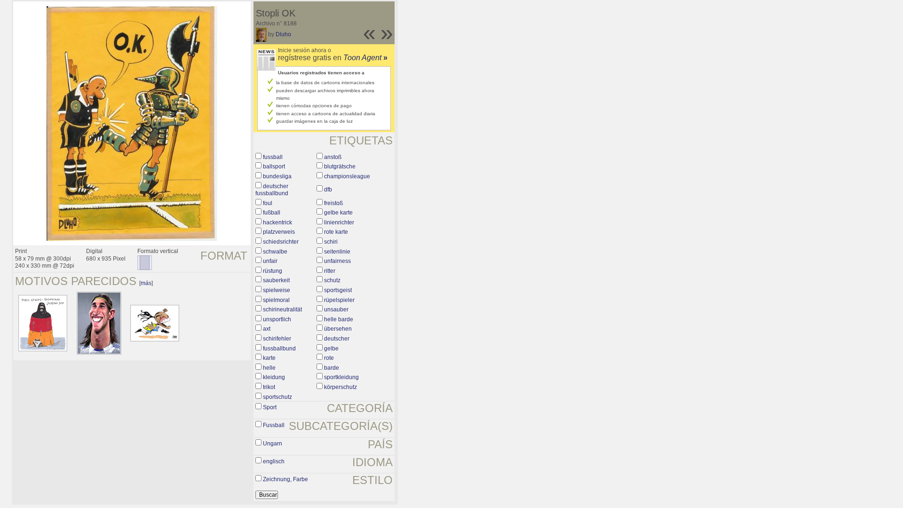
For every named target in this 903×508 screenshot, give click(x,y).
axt (266, 328)
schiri (331, 241)
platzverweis (279, 232)
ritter (329, 271)
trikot (269, 387)
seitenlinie (337, 251)
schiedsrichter (281, 241)
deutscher (336, 338)
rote (329, 358)
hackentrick (277, 222)
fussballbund (279, 348)
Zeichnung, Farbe (285, 479)
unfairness (337, 261)
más (146, 283)
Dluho (283, 34)
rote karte (336, 232)
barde (331, 368)
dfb (328, 189)
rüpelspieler (339, 300)
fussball (273, 157)
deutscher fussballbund (271, 190)
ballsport (274, 166)
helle (269, 368)
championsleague (347, 176)
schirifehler (277, 338)
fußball (271, 212)
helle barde (338, 319)
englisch (274, 461)
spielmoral (276, 300)
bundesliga (277, 176)
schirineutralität (282, 309)
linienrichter (339, 222)
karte (269, 358)
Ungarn (272, 443)
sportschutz (277, 397)
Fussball (274, 425)
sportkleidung (341, 377)
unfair (270, 261)
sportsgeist (338, 290)
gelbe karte (338, 212)
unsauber (336, 309)
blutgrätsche (340, 166)
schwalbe (275, 251)
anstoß (332, 157)
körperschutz (340, 387)
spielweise (276, 290)
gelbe (331, 348)
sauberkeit (276, 280)
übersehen (338, 328)
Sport (270, 407)
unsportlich (277, 319)
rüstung (272, 271)
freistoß (333, 203)
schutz (332, 280)
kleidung (274, 377)
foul (267, 203)
